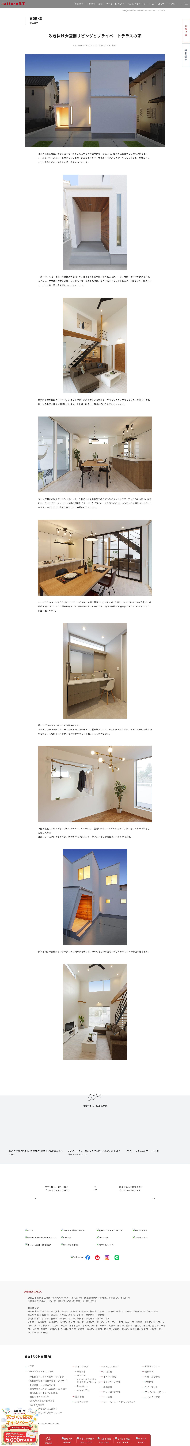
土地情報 (107, 1386)
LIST (95, 1190)
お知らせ (107, 1371)
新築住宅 (79, 4)
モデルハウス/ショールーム (141, 4)
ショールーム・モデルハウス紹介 (119, 1402)
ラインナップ (81, 1366)
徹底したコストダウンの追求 (44, 1392)
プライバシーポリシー (155, 1392)
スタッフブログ (110, 1366)
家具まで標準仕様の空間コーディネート (49, 1381)
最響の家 (81, 1371)
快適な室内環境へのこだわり (44, 1408)
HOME (124, 11)
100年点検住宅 (37, 1404)
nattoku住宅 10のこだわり (41, 1371)
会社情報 (107, 1397)
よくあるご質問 (152, 1397)
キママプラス (83, 1390)
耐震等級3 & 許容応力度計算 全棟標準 (48, 1388)
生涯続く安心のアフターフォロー (46, 1412)
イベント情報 (109, 1376)
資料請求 (149, 1371)
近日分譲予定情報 (112, 1392)
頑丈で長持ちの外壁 (39, 1396)
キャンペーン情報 (112, 1381)
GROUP (161, 4)
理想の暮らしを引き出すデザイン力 (47, 1377)
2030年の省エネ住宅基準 (42, 1400)
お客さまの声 (81, 1402)
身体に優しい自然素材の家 (43, 1385)
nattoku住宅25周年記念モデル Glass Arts (88, 1380)
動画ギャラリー (152, 1366)
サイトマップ (151, 1387)
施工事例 (130, 11)
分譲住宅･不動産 (95, 4)
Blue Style (82, 1386)
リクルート (174, 4)
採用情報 (149, 1381)
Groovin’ (81, 1375)
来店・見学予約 (152, 1376)
